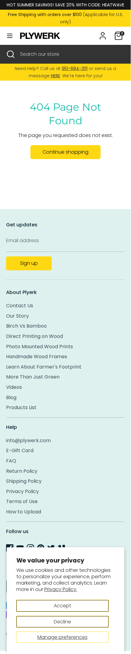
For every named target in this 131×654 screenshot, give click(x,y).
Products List (21, 407)
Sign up (29, 263)
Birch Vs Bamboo (26, 325)
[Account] (103, 33)
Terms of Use (22, 501)
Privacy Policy (22, 491)
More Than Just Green (33, 376)
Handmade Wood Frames (36, 356)
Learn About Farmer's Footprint (43, 366)
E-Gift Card (19, 450)
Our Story (17, 315)
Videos (14, 387)
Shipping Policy (24, 481)
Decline (62, 621)
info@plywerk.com (28, 440)
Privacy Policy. (60, 589)
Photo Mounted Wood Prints (39, 346)
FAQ (11, 460)
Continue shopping (65, 151)
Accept (62, 605)
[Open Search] (10, 54)
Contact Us (19, 305)
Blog (11, 397)
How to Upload (23, 511)
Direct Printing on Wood (34, 336)
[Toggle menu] (10, 36)
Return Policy (21, 471)
